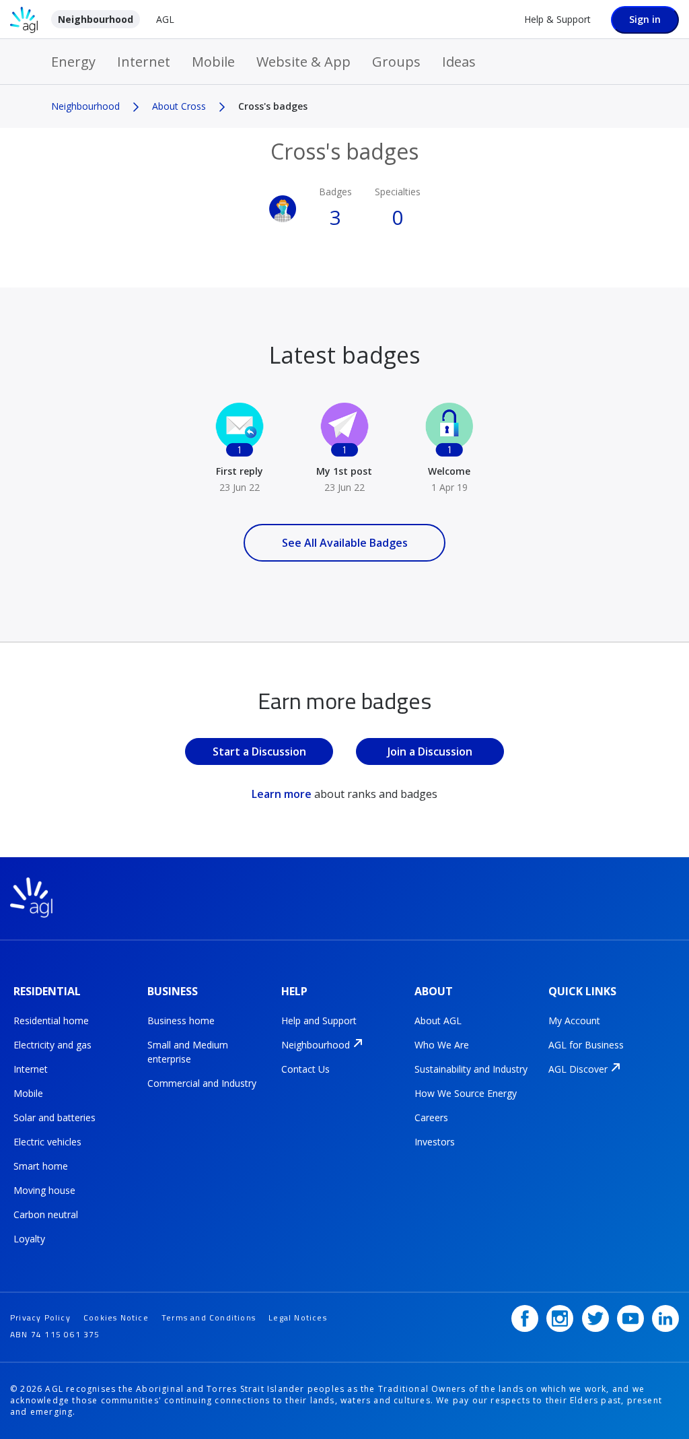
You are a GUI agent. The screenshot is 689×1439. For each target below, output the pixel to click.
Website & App (303, 62)
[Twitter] (595, 1318)
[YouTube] (630, 1318)
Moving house (44, 1190)
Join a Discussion (430, 751)
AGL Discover (578, 1069)
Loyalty (29, 1238)
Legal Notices (297, 1317)
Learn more (282, 794)
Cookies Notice (116, 1317)
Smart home (40, 1166)
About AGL (438, 1020)
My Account (574, 1020)
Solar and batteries (54, 1117)
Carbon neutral (45, 1214)
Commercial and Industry (201, 1083)
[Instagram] (559, 1318)
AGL (165, 19)
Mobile (213, 62)
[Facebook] (524, 1318)
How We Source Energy (465, 1093)
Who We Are (441, 1044)
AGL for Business (586, 1044)
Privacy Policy (40, 1317)
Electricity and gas (52, 1044)
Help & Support (557, 19)
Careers (431, 1117)
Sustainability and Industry (471, 1069)
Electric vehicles (47, 1141)
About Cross (179, 106)
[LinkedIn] (665, 1318)
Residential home (51, 1020)
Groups (396, 62)
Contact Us (305, 1069)
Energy (73, 62)
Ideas (459, 62)
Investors (434, 1141)
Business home (181, 1020)
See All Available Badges (345, 542)
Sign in (645, 19)
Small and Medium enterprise (187, 1051)
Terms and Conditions (208, 1317)
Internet (143, 62)
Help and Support (319, 1020)
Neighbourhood (95, 19)
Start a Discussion (259, 751)
